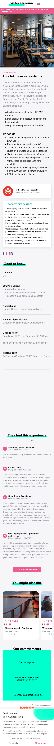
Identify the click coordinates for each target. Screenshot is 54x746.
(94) (50, 634)
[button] (24, 64)
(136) (13, 634)
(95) (32, 440)
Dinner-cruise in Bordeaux (18, 628)
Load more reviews (27, 570)
